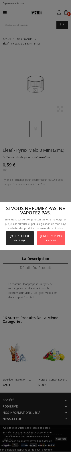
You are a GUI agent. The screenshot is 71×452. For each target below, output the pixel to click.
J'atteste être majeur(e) (19, 238)
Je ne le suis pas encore (51, 238)
